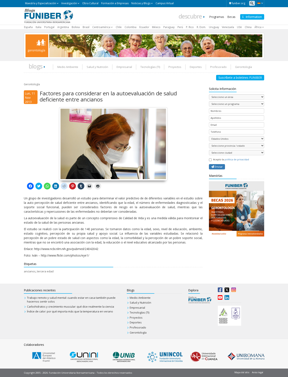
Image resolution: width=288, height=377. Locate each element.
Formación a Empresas (115, 3)
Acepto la (231, 159)
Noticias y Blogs (140, 3)
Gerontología (243, 67)
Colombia (130, 27)
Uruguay (214, 27)
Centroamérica (101, 27)
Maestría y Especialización (40, 3)
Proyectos (174, 67)
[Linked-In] (227, 298)
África (257, 27)
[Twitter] (227, 291)
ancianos (30, 271)
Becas (231, 17)
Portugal (49, 27)
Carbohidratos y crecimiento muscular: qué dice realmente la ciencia (70, 306)
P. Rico (190, 27)
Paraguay (169, 27)
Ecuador (144, 27)
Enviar (218, 167)
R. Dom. (201, 27)
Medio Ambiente (67, 67)
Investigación (69, 3)
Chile (119, 27)
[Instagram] (233, 291)
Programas (216, 17)
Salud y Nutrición (97, 67)
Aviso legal (257, 372)
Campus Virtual (165, 3)
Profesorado (218, 67)
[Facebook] (220, 291)
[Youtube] (220, 298)
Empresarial (124, 67)
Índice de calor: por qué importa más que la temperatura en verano (70, 311)
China (248, 27)
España (28, 27)
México (156, 27)
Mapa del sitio (241, 372)
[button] (260, 3)
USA (239, 27)
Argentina (63, 27)
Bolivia (76, 27)
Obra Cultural (90, 3)
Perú (180, 27)
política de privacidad (237, 159)
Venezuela (228, 27)
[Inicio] (48, 16)
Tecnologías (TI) (150, 67)
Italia (38, 27)
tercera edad (45, 271)
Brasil (86, 27)
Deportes (196, 67)
